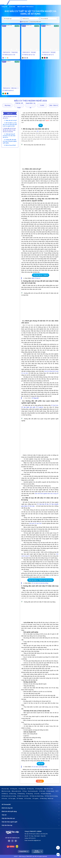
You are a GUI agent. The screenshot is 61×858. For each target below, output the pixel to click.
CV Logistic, (35, 798)
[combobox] (12, 18)
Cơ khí (42, 105)
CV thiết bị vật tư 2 (8, 90)
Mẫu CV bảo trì (36, 278)
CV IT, (56, 791)
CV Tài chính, (27, 798)
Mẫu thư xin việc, (6, 791)
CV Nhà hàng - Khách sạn (46, 798)
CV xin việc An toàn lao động (40, 583)
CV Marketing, (21, 793)
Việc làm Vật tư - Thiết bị (40, 275)
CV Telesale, (20, 798)
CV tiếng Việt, (22, 788)
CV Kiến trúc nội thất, (23, 796)
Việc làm (40, 763)
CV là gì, (24, 791)
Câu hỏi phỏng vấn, (33, 791)
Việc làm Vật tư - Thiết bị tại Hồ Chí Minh (40, 580)
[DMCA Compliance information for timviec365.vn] (17, 846)
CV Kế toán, (42, 791)
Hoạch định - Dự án (30, 105)
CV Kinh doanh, (50, 791)
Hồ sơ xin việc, (5, 788)
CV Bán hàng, (12, 793)
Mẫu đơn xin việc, (48, 788)
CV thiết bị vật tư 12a (28, 55)
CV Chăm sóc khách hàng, (37, 796)
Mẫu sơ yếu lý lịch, (16, 791)
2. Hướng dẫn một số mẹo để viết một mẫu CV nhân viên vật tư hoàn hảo (9, 130)
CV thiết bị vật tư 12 (48, 55)
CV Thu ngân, (12, 798)
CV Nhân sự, (5, 793)
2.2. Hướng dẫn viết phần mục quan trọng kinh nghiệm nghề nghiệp (10, 141)
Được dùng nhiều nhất (36, 21)
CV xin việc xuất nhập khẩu (39, 767)
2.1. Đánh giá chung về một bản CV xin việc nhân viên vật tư (9, 135)
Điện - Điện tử (53, 105)
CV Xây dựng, (29, 793)
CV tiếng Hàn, (30, 788)
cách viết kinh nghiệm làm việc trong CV (46, 493)
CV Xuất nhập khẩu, (46, 793)
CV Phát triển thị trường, (51, 796)
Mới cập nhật (25, 21)
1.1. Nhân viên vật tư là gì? (10, 120)
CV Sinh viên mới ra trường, (9, 796)
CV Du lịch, (4, 798)
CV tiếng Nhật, (39, 788)
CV (40, 125)
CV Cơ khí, (37, 793)
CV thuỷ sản (54, 405)
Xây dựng (7, 105)
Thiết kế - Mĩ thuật (19, 105)
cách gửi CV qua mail (35, 523)
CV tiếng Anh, (13, 788)
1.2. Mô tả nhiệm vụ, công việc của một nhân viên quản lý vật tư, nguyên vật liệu (10, 124)
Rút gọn (40, 781)
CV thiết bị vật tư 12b (8, 55)
